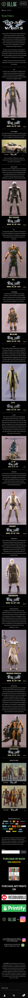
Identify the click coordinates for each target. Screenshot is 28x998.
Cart (21, 994)
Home (4, 10)
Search (3, 849)
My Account (4, 995)
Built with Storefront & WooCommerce (11, 990)
